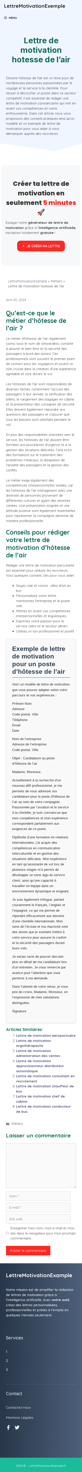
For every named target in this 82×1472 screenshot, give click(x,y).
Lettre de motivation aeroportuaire (46, 1035)
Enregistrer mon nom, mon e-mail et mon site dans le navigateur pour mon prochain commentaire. (43, 1233)
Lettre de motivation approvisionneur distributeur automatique (40, 1066)
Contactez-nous (18, 1407)
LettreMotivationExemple (34, 6)
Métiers (56, 281)
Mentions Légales (19, 1417)
